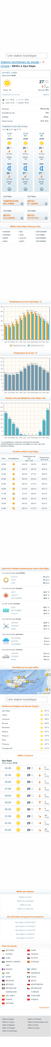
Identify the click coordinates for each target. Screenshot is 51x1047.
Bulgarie (10, 950)
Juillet (23, 238)
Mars (5, 238)
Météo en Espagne (8, 1028)
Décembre (41, 241)
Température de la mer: (11, 95)
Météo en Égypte (8, 1019)
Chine (33, 950)
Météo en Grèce (33, 1025)
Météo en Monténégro (9, 1031)
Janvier (6, 232)
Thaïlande (35, 996)
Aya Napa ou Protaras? (25, 926)
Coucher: (21, 100)
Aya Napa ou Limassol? (25, 930)
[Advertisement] (25, 26)
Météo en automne (25, 909)
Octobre (40, 235)
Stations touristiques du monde (20, 62)
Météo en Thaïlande (34, 1019)
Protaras (5, 744)
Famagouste (7, 748)
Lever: (8, 100)
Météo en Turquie (8, 1022)
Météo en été (25, 905)
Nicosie (5, 723)
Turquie (34, 999)
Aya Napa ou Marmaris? (25, 922)
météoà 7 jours (32, 202)
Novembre (41, 238)
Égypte (34, 958)
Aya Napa (6, 711)
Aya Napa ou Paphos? (25, 934)
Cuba (8, 958)
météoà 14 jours (9, 216)
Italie (33, 977)
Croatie (34, 954)
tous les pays (44, 1007)
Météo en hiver (25, 897)
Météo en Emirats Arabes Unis (38, 1022)
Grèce (34, 969)
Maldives (10, 981)
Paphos (5, 732)
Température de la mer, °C (25, 353)
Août (4, 129)
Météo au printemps (25, 901)
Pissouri (5, 736)
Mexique (10, 984)
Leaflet (40, 693)
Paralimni (6, 727)
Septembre (41, 232)
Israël (8, 977)
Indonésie (35, 973)
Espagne (35, 962)
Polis (4, 740)
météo (33, 216)
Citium (4, 715)
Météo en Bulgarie (8, 1025)
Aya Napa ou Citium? (25, 938)
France (9, 969)
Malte (33, 981)
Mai (21, 232)
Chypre (5, 66)
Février (6, 235)
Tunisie (9, 999)
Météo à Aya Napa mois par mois (25, 226)
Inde (8, 973)
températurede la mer (11, 202)
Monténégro (37, 984)
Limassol (5, 719)
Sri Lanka (10, 996)
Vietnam (9, 1003)
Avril (5, 241)
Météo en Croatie (33, 1028)
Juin (21, 235)
